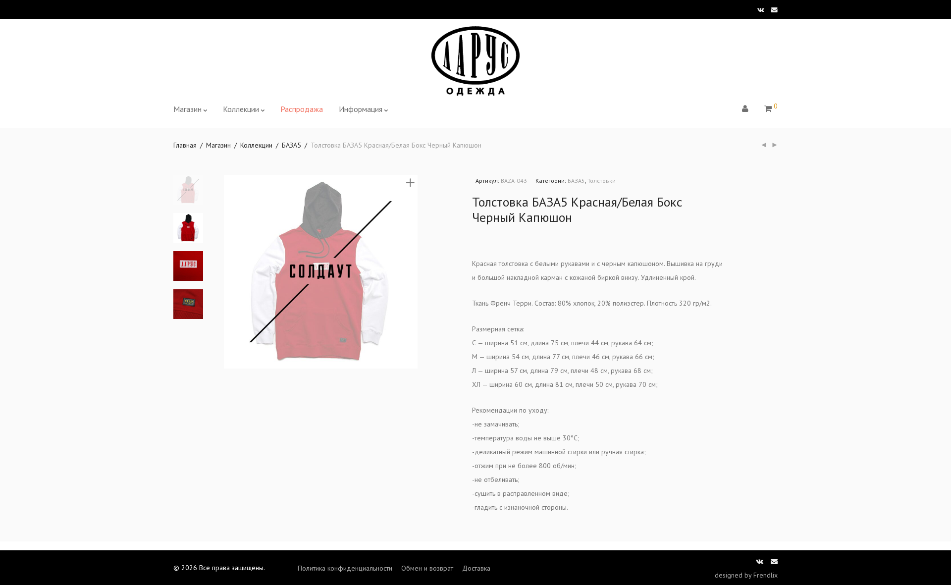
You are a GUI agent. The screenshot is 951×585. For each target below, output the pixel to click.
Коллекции (241, 109)
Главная (185, 145)
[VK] (760, 9)
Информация (360, 109)
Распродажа (301, 109)
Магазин (187, 109)
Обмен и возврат (427, 568)
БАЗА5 (291, 145)
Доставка (476, 568)
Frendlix (765, 575)
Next (412, 272)
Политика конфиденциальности (345, 568)
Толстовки (601, 180)
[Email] (774, 9)
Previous (230, 272)
